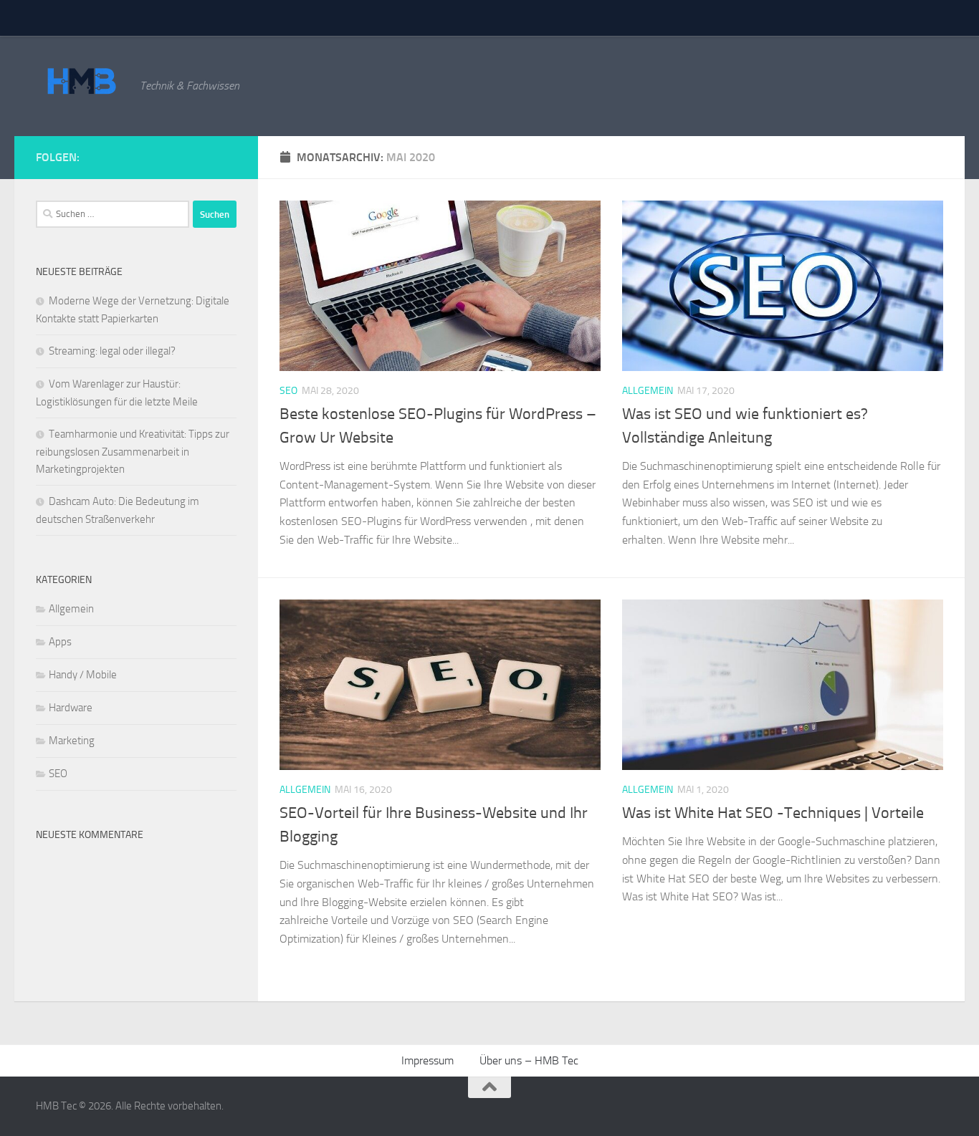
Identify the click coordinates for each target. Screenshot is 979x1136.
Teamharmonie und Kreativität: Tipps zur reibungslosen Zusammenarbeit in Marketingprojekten (132, 452)
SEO (288, 391)
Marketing (72, 740)
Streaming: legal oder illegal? (112, 351)
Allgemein (647, 391)
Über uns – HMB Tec (528, 1060)
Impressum (427, 1060)
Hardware (70, 707)
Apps (60, 641)
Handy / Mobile (83, 674)
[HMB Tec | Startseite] (80, 82)
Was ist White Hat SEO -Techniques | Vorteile (773, 813)
